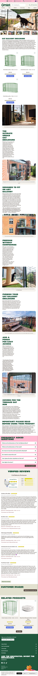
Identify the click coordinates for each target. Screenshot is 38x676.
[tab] (19, 443)
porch (11, 333)
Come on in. (4, 659)
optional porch (7, 348)
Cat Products (9, 11)
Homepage (3, 11)
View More (19, 631)
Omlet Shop (19, 290)
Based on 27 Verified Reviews (13, 484)
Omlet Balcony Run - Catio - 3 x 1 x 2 (28, 69)
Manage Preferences (32, 673)
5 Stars (22, 478)
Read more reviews (6, 581)
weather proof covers (10, 394)
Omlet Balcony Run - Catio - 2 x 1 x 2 (10, 69)
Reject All (25, 673)
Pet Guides (3, 652)
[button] (24, 27)
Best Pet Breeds (4, 650)
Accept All (19, 673)
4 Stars (22, 480)
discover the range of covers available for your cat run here (11, 412)
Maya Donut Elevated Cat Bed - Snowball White (28, 619)
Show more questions (30, 465)
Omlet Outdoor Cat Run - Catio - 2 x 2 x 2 (10, 617)
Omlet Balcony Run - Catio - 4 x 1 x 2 (10, 96)
